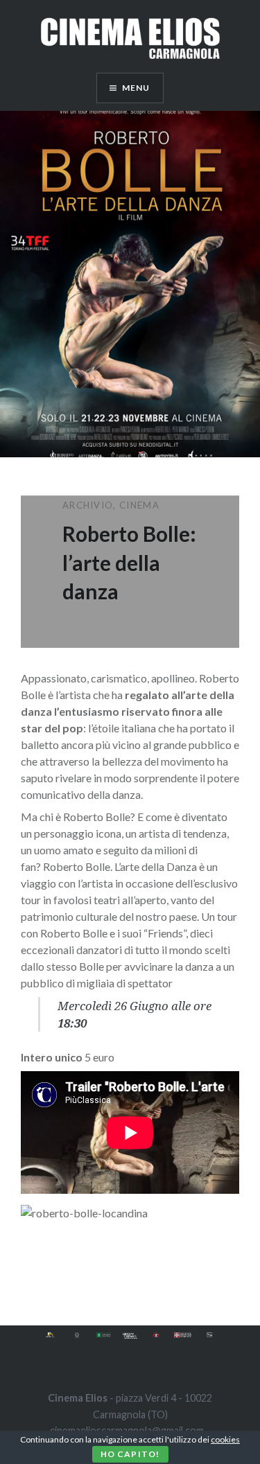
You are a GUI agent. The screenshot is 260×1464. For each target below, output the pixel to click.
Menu (136, 87)
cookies (225, 1439)
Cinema (139, 505)
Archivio (87, 505)
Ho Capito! (130, 1454)
